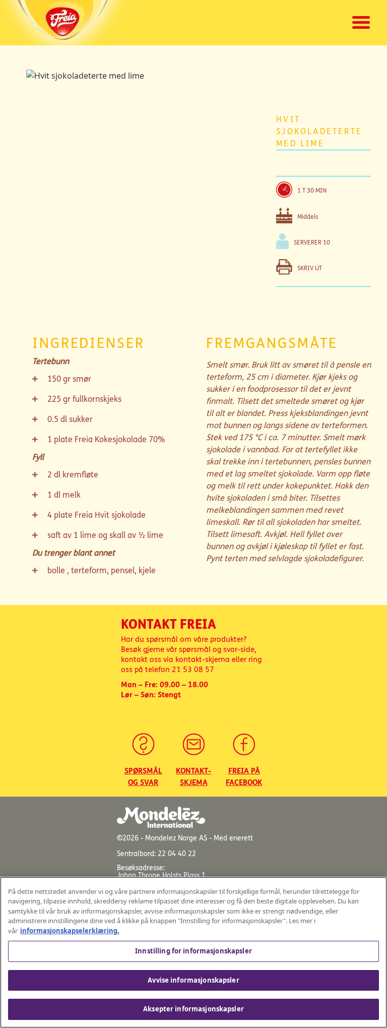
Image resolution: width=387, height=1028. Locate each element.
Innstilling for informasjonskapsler (193, 950)
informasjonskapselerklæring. (69, 930)
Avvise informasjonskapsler (193, 980)
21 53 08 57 (193, 669)
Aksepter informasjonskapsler (193, 1008)
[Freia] (66, 22)
